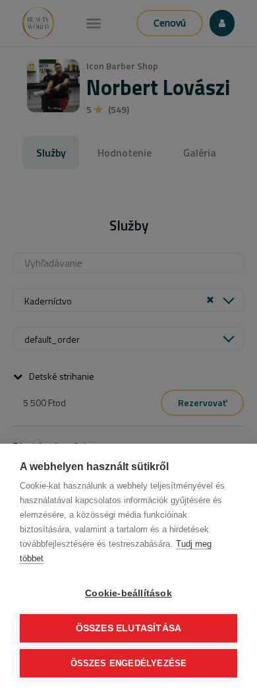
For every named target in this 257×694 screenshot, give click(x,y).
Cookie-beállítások (128, 593)
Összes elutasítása (129, 628)
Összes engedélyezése (129, 663)
